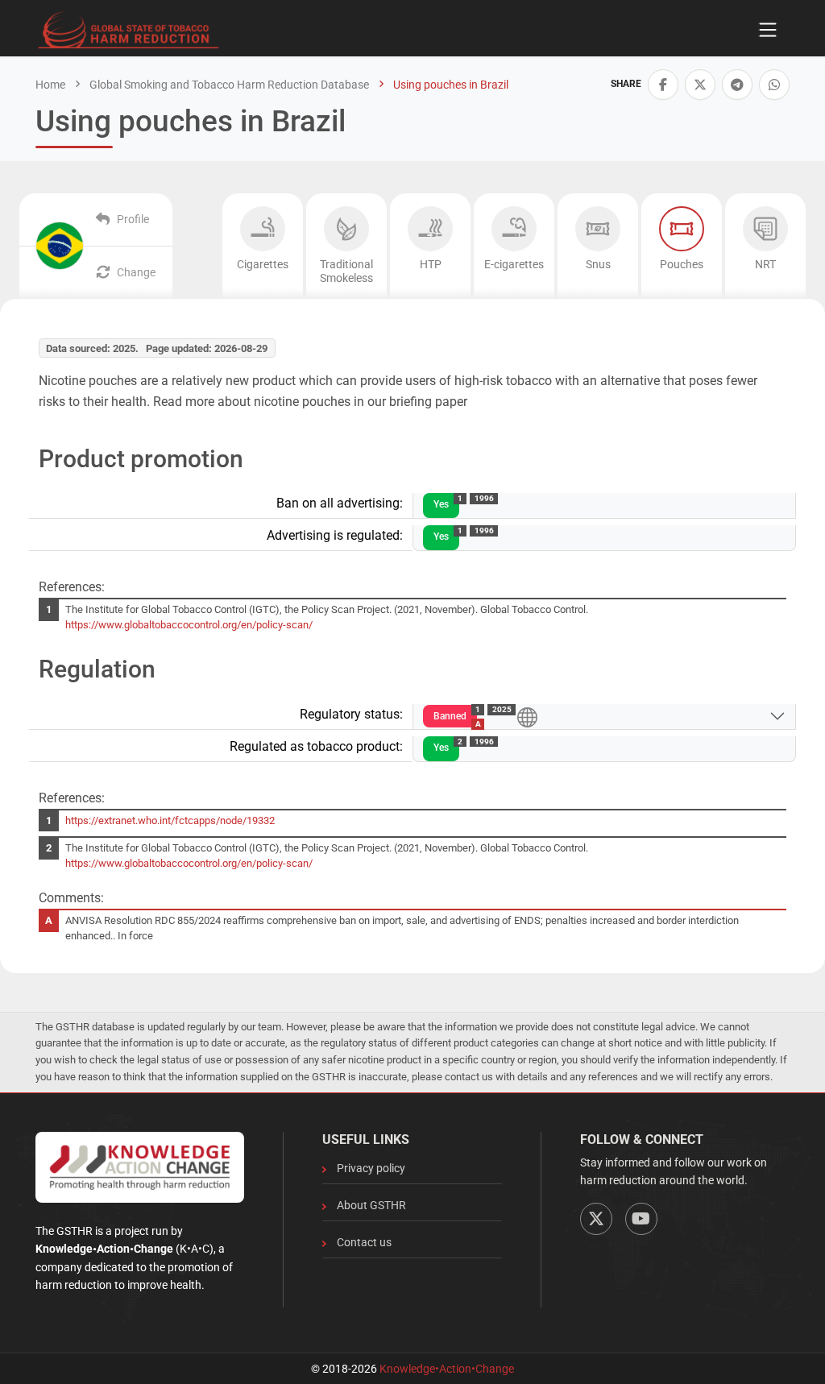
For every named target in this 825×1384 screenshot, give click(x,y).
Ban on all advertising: (339, 503)
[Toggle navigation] (768, 30)
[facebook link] (663, 84)
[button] (663, 84)
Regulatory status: (351, 714)
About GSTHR (371, 1205)
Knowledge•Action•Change (446, 1368)
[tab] (262, 246)
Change (136, 272)
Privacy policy (371, 1168)
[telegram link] (737, 84)
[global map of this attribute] (527, 715)
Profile (133, 219)
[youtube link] (641, 1219)
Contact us (364, 1242)
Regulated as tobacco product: (316, 746)
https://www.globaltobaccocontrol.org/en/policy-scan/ (189, 625)
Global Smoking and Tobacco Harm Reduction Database (228, 84)
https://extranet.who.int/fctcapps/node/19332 (170, 820)
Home (50, 84)
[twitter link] (700, 84)
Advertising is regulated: (335, 535)
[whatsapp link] (774, 84)
